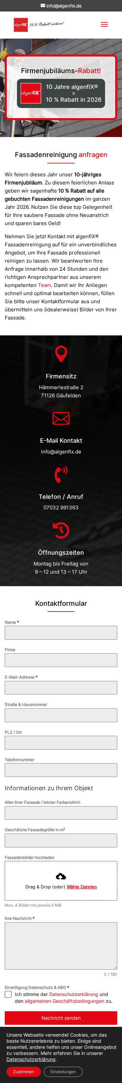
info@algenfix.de (61, 451)
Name (12, 622)
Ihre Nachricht (20, 918)
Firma (10, 649)
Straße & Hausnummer (26, 704)
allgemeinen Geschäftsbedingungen (64, 1001)
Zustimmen (23, 1071)
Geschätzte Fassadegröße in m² (35, 829)
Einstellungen (63, 1071)
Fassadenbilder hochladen (30, 857)
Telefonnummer (19, 759)
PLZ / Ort (13, 732)
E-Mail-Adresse (21, 677)
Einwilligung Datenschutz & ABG (37, 987)
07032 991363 (61, 507)
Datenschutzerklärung (73, 994)
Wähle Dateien (82, 886)
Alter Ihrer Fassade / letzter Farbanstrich (42, 802)
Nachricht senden (61, 1018)
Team (44, 285)
